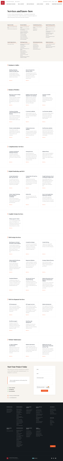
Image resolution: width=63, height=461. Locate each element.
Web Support (51, 411)
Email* (37, 373)
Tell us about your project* (40, 377)
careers (53, 1)
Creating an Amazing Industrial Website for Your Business (24, 32)
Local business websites (23, 35)
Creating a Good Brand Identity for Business (29, 410)
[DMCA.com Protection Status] (34, 458)
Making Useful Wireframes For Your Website (19, 436)
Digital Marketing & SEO (53, 410)
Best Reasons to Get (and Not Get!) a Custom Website (19, 431)
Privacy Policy (11, 458)
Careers (51, 423)
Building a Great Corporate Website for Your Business (19, 412)
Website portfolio (52, 422)
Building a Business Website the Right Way (9, 409)
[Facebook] (51, 458)
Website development (36, 46)
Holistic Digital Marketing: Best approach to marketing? (49, 33)
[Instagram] (53, 458)
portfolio (49, 1)
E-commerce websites (23, 34)
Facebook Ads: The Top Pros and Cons (39, 412)
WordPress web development (28, 436)
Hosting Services (29, 151)
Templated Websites (22, 53)
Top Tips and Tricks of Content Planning (19, 443)
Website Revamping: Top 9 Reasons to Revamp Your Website (24, 57)
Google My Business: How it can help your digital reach (39, 415)
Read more (10, 80)
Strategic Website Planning (48, 260)
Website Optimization (48, 45)
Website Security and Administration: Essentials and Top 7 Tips (50, 47)
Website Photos (35, 30)
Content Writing (22, 47)
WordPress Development (53, 413)
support (56, 1)
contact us (60, 1)
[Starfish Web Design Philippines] (3, 3)
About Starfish (17, 1)
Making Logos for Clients (11, 44)
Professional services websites (19, 424)
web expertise (45, 1)
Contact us (51, 424)
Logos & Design (52, 412)
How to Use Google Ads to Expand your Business (39, 422)
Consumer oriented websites (18, 415)
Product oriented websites (23, 36)
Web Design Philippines (10, 1)
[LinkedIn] (55, 458)
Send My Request (44, 390)
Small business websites (23, 39)
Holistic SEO (47, 35)
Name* (38, 369)
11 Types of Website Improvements (50, 44)
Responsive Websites (23, 50)
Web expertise (52, 421)
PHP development (35, 44)
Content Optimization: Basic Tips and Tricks (39, 410)
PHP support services (35, 45)
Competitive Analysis (23, 46)
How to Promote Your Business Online (9, 412)
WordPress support (35, 47)
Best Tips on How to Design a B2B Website (19, 409)
